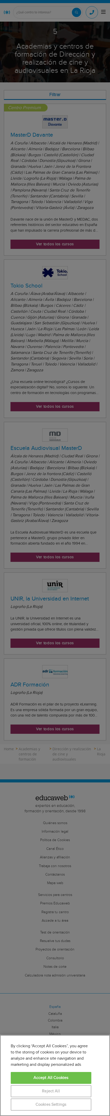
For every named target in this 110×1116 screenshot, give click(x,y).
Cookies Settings (51, 1104)
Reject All (51, 1091)
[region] (55, 1075)
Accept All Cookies (51, 1077)
